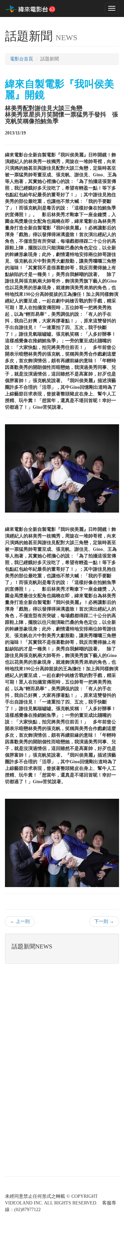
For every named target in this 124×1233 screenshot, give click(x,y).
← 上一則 (20, 921)
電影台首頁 (21, 58)
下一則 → (104, 921)
